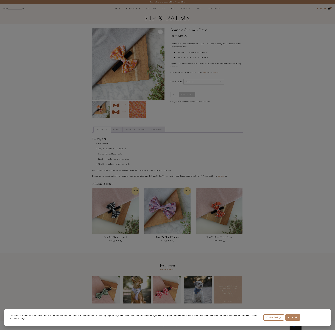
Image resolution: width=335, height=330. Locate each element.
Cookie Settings (273, 317)
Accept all (292, 317)
